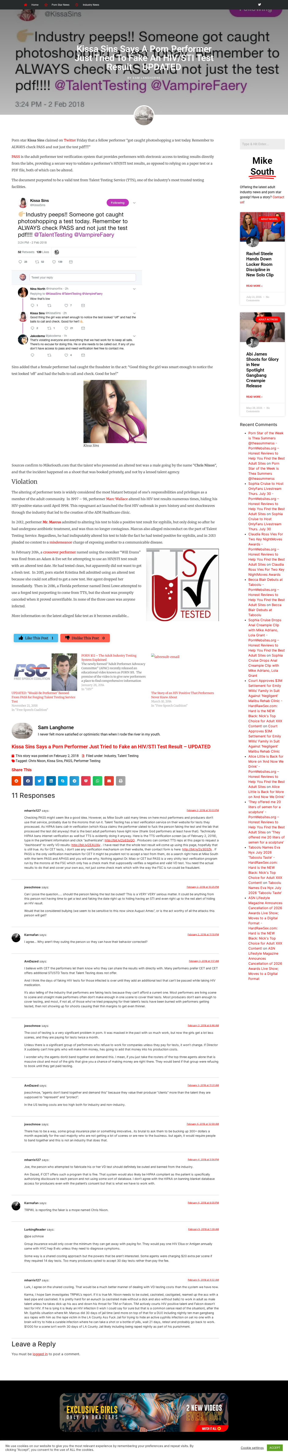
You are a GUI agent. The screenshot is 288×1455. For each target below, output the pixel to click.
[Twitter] (259, 4)
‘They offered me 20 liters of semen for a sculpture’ (266, 837)
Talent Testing (128, 756)
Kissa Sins (55, 761)
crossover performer (59, 552)
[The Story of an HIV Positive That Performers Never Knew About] (184, 672)
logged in (40, 1354)
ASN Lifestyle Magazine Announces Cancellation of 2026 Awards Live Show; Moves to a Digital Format (265, 963)
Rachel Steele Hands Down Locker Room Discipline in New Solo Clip (260, 264)
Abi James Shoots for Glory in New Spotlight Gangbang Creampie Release (262, 370)
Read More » (254, 285)
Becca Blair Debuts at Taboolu (264, 610)
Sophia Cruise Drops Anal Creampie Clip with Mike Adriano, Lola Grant (265, 665)
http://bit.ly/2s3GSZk (197, 849)
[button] (16, 781)
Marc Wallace (117, 499)
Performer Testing (87, 761)
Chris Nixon (37, 761)
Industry (110, 756)
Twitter (70, 140)
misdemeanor (61, 542)
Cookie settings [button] (252, 1448)
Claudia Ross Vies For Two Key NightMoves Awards (266, 569)
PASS (16, 157)
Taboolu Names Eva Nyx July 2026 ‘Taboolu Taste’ (265, 888)
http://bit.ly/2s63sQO (120, 840)
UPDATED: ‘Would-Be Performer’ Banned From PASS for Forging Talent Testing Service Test (43, 697)
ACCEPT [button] (274, 1447)
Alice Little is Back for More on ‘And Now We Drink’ (266, 792)
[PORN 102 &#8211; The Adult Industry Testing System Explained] (116, 672)
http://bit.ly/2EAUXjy (85, 845)
